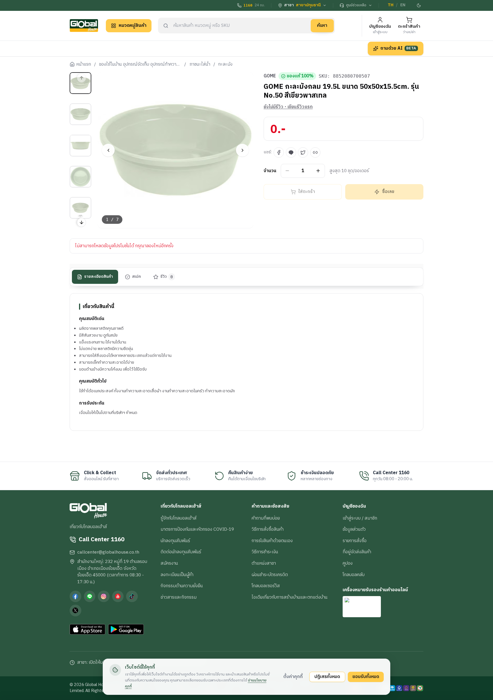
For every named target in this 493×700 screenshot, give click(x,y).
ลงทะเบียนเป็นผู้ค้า (177, 574)
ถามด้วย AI (398, 48)
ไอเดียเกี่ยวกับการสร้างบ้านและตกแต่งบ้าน (290, 597)
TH (390, 5)
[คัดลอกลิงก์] (315, 152)
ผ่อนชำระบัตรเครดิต (270, 574)
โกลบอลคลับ (354, 574)
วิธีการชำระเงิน (265, 552)
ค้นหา (322, 25)
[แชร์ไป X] (303, 152)
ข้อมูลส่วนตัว (354, 529)
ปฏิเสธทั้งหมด (327, 676)
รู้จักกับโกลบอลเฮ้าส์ (179, 518)
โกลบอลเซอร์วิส (266, 586)
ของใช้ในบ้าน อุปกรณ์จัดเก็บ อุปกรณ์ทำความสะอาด (140, 64)
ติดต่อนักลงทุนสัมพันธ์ (181, 552)
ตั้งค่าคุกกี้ (293, 676)
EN (402, 5)
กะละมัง (225, 64)
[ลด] (287, 170)
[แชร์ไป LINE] (291, 152)
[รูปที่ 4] (80, 177)
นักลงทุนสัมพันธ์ (175, 540)
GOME (270, 76)
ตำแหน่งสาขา (264, 563)
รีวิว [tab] (166, 277)
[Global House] (84, 25)
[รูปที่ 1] (80, 83)
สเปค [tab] (136, 277)
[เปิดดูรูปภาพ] (176, 150)
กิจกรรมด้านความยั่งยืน (182, 586)
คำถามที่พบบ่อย (266, 518)
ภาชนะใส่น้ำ (199, 64)
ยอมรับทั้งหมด (365, 676)
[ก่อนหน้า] (108, 150)
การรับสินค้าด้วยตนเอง (272, 540)
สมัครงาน (169, 563)
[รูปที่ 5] (80, 208)
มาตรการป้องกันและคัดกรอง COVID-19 (197, 529)
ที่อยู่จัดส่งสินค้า (357, 552)
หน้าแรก (83, 64)
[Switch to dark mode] (419, 5)
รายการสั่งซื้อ (355, 540)
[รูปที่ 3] (80, 145)
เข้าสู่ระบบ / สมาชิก (360, 518)
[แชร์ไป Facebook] (279, 152)
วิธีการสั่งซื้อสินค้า (268, 529)
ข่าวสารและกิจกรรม (179, 597)
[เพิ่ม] (318, 170)
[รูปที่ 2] (80, 114)
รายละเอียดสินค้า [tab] (98, 277)
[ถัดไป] (242, 150)
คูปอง (348, 563)
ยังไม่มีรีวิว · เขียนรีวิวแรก (288, 107)
